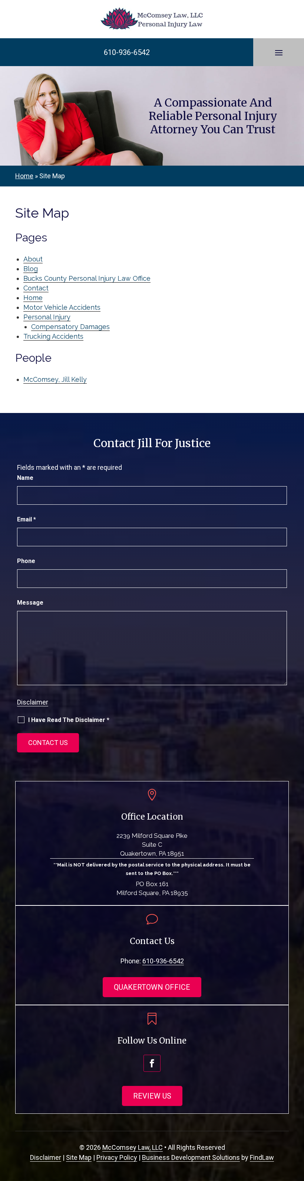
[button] (279, 52)
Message (30, 602)
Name (25, 477)
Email (26, 519)
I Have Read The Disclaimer (68, 719)
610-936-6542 (127, 52)
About (33, 259)
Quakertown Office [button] (152, 987)
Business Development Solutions (191, 1157)
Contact (36, 288)
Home (33, 298)
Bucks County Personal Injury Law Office (87, 278)
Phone (26, 561)
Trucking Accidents (53, 336)
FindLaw (262, 1157)
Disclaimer (32, 702)
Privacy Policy (116, 1157)
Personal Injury (46, 317)
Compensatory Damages (70, 327)
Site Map (79, 1157)
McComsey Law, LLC (132, 1147)
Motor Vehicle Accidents (61, 307)
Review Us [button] (152, 1095)
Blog (30, 269)
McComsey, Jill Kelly (55, 379)
